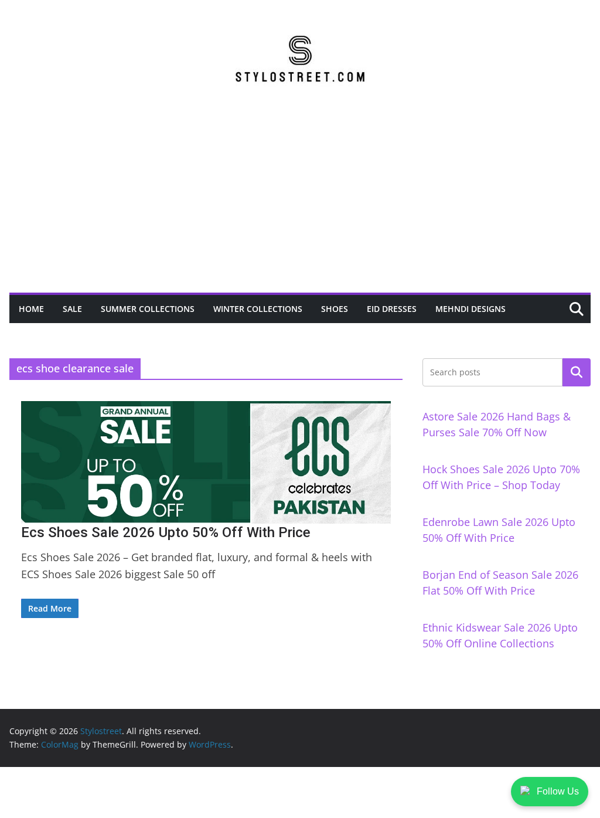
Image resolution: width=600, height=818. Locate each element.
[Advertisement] (300, 205)
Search (576, 372)
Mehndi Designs (470, 308)
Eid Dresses (392, 308)
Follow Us (558, 791)
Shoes (334, 308)
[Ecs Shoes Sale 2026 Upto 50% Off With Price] (206, 462)
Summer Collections (148, 308)
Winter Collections (257, 308)
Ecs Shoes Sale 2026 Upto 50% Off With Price (166, 532)
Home (31, 308)
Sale (72, 308)
